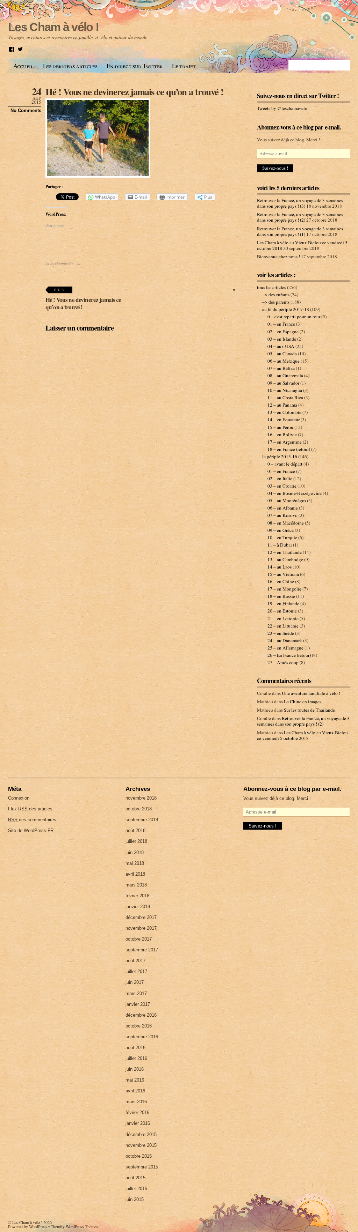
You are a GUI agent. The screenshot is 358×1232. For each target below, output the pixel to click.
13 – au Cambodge (285, 559)
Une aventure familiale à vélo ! (311, 693)
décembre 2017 (141, 917)
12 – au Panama (282, 405)
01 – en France (281, 324)
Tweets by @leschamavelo (282, 108)
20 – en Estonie (282, 611)
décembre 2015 (141, 1134)
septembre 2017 (142, 949)
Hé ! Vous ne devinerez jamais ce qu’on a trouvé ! (134, 91)
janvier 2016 (138, 1123)
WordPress (38, 1226)
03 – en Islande (281, 339)
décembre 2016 (141, 1015)
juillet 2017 (136, 971)
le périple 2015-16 (279, 456)
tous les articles (271, 287)
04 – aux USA (280, 346)
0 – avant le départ (284, 464)
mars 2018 (136, 885)
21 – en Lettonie (283, 618)
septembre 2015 (142, 1167)
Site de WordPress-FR (30, 830)
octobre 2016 (139, 1026)
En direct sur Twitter (135, 66)
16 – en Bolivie (282, 434)
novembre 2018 (141, 798)
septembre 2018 (142, 819)
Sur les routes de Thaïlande (309, 710)
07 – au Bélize (281, 368)
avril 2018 (135, 874)
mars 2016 (136, 1101)
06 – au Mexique (283, 361)
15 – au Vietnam (283, 574)
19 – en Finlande (283, 603)
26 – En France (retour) (289, 655)
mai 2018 (135, 863)
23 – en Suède (280, 633)
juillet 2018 (136, 841)
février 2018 (137, 895)
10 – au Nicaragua (284, 390)
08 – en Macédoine (285, 523)
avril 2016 (135, 1090)
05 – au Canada (282, 353)
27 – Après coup (283, 662)
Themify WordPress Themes (74, 1226)
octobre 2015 (139, 1156)
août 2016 (135, 1047)
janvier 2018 (138, 906)
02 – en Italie (279, 478)
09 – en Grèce (280, 530)
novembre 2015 (141, 1145)
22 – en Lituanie (283, 626)
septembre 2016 (142, 1036)
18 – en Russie (281, 596)
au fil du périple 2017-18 (285, 309)
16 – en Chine (280, 581)
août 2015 (135, 1177)
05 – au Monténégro (286, 500)
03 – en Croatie (281, 486)
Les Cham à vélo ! (27, 1222)
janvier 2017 (138, 1004)
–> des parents (275, 302)
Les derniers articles (70, 66)
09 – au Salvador (283, 383)
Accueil (23, 66)
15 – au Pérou (280, 427)
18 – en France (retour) (288, 449)
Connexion (18, 798)
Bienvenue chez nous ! (278, 256)
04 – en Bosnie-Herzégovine (294, 493)
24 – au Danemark (284, 640)
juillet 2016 (136, 1058)
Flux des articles (30, 808)
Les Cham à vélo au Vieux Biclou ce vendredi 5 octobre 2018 (302, 735)
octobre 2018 (139, 808)
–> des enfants (275, 294)
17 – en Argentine (284, 442)
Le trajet (183, 66)
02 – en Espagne (283, 331)
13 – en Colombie (284, 412)
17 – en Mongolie (284, 589)
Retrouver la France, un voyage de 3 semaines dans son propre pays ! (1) (300, 231)
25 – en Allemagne (285, 648)
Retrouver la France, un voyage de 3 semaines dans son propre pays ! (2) (300, 217)
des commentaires (32, 819)
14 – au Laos (279, 567)
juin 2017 (135, 982)
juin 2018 (135, 852)
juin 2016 (135, 1069)
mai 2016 (135, 1080)
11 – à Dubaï (279, 545)
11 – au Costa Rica (285, 397)
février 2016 (137, 1112)
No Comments (25, 110)
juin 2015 (135, 1199)
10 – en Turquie (282, 537)
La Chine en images (302, 701)
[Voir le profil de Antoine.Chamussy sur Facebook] (11, 49)
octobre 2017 (139, 939)
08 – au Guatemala (285, 375)
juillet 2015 (136, 1188)
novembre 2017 (141, 928)
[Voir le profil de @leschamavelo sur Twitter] (20, 49)
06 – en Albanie (282, 508)
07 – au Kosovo (282, 515)
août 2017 (135, 960)
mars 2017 (136, 993)
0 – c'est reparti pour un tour (293, 316)
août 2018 (135, 830)
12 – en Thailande (284, 552)
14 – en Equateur (283, 419)
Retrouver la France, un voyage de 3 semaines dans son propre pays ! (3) (300, 203)
